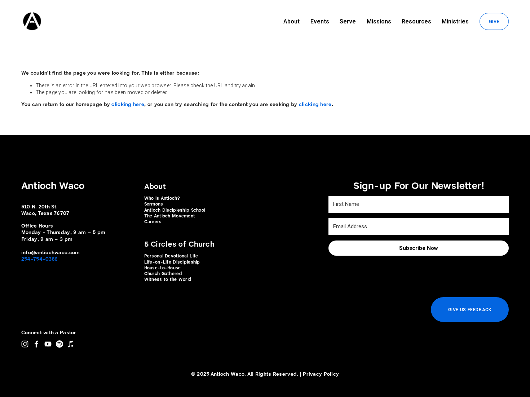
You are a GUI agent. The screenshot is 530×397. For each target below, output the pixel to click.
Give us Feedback (470, 309)
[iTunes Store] (71, 344)
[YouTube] (48, 344)
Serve (348, 21)
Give (494, 21)
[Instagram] (24, 344)
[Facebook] (36, 344)
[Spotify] (59, 344)
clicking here (127, 104)
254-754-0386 (39, 259)
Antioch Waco (52, 186)
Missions (379, 21)
